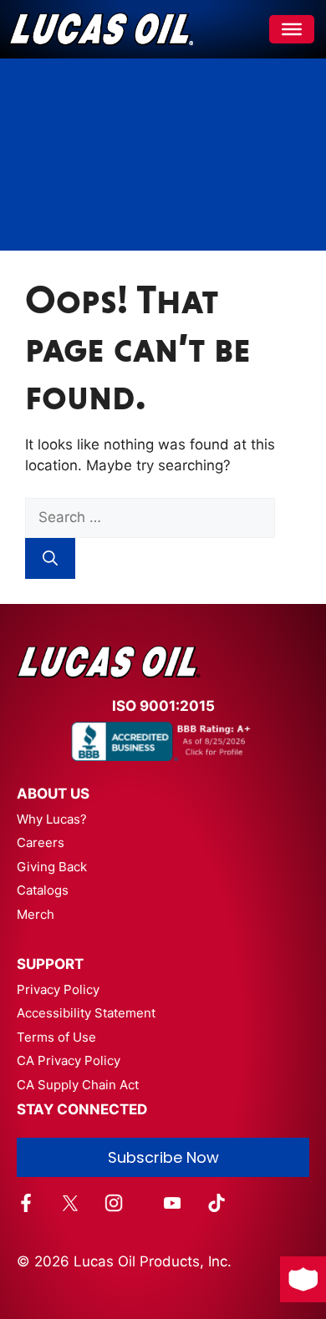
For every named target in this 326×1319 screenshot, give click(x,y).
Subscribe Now (163, 1157)
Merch (35, 914)
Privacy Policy (58, 989)
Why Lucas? (52, 819)
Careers (40, 842)
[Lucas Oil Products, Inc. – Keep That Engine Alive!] (100, 29)
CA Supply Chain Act (78, 1085)
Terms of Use (56, 1037)
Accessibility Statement (86, 1013)
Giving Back (52, 867)
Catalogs (43, 890)
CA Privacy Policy (68, 1060)
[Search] (50, 558)
